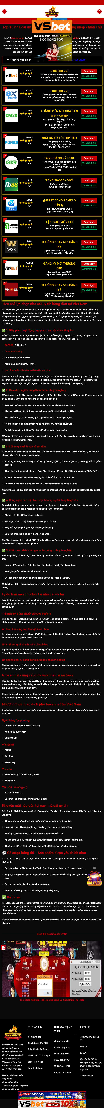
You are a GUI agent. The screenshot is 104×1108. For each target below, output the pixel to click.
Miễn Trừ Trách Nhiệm (39, 1055)
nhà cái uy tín (17, 38)
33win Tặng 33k (62, 1047)
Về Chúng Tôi (34, 1036)
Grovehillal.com (9, 1044)
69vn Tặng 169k (62, 1053)
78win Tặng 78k (62, 1041)
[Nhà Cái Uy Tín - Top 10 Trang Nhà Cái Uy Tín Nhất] (52, 11)
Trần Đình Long (35, 1068)
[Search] (99, 11)
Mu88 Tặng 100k (62, 1066)
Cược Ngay (89, 71)
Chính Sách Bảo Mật (38, 1043)
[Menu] (4, 11)
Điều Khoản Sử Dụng (38, 1049)
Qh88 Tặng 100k (62, 1060)
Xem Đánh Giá (89, 76)
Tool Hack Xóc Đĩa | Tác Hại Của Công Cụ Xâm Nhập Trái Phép (52, 1000)
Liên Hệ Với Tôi (35, 1062)
